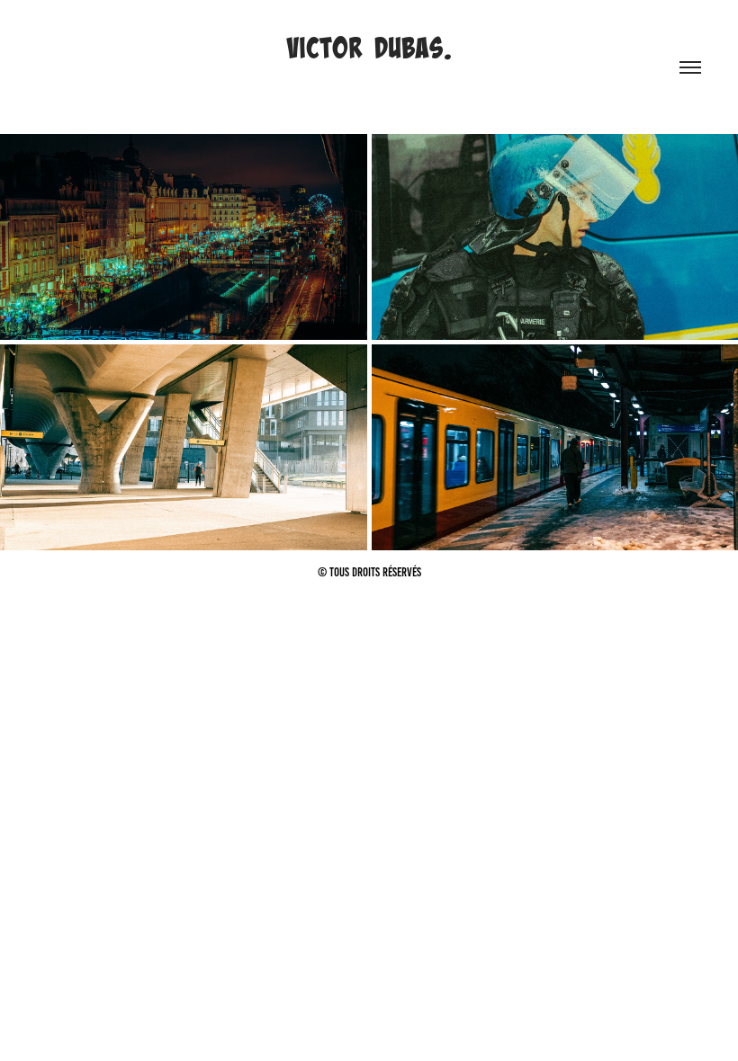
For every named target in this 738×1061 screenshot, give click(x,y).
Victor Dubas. (369, 48)
